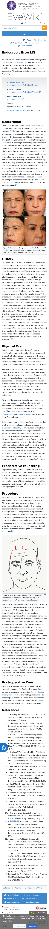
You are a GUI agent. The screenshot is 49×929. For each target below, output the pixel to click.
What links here (13, 895)
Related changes (33, 895)
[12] (6, 411)
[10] (12, 339)
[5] (45, 265)
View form (17, 43)
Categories (7, 888)
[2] (13, 131)
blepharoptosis (8, 414)
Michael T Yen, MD (33, 92)
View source (34, 43)
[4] (16, 185)
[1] (10, 131)
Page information (32, 902)
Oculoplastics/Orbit (33, 888)
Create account (30, 23)
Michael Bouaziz (32, 85)
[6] (3, 268)
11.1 (14, 821)
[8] (22, 288)
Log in (45, 23)
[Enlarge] (45, 247)
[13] (14, 609)
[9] (41, 293)
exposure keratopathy (11, 428)
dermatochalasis (24, 414)
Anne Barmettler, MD (15, 85)
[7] (28, 276)
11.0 (11, 821)
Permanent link (13, 902)
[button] (19, 926)
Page (29, 40)
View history (26, 45)
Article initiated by (15, 82)
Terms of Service (16, 62)
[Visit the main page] (24, 16)
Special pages (12, 899)
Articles (18, 888)
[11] (7, 377)
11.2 (17, 821)
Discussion (42, 40)
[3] (25, 176)
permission (33, 71)
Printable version (31, 899)
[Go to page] (44, 27)
